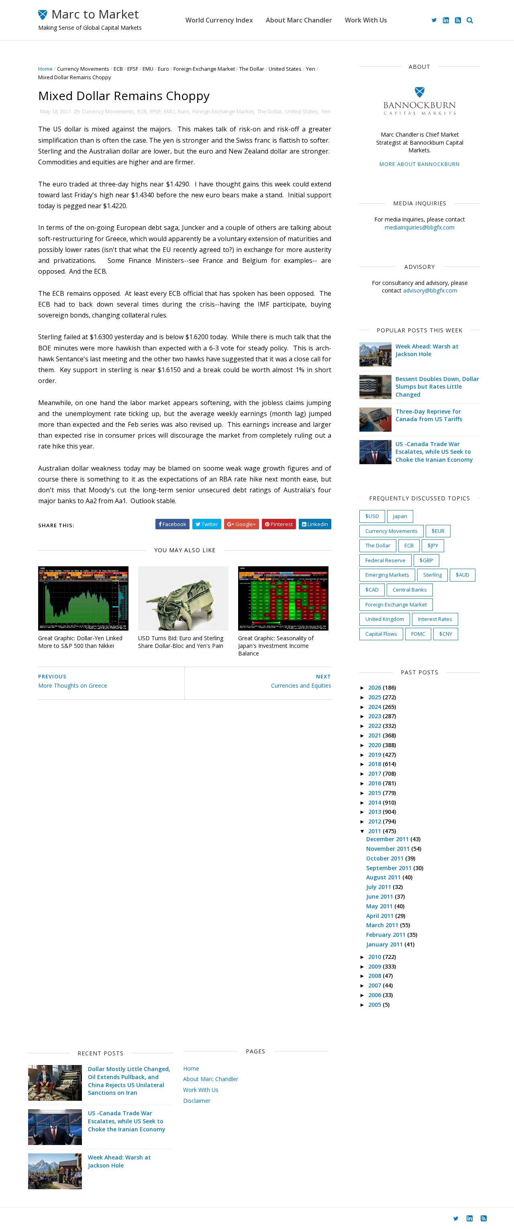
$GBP (426, 560)
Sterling (432, 574)
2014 (375, 802)
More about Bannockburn (419, 164)
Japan (400, 516)
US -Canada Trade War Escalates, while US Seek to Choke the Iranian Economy (434, 451)
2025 (375, 697)
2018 (375, 764)
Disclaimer (196, 1100)
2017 (375, 773)
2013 (375, 811)
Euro (163, 68)
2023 (375, 716)
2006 (375, 995)
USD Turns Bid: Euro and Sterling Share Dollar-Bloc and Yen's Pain (180, 641)
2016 (375, 783)
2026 (375, 687)
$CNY (445, 633)
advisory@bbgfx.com (430, 290)
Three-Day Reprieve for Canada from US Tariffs (429, 415)
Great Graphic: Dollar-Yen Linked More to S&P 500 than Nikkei (80, 641)
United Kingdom (384, 619)
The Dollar (251, 68)
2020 (375, 745)
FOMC (418, 633)
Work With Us (366, 20)
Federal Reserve (385, 560)
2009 (375, 966)
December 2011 (388, 839)
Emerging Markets (387, 574)
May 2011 (380, 906)
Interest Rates (435, 619)
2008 (375, 975)
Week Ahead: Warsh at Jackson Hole (427, 350)
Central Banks (410, 589)
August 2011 (384, 877)
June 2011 (380, 896)
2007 (375, 985)
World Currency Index (219, 20)
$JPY (433, 545)
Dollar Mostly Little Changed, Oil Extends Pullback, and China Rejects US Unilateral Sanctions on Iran (129, 1080)
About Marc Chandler (299, 20)
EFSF (132, 68)
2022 (375, 725)
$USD (372, 516)
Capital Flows (381, 633)
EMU (148, 68)
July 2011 (379, 887)
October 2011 (385, 858)
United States (285, 68)
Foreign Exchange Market (204, 68)
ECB (118, 68)
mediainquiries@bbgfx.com (420, 227)
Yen (310, 68)
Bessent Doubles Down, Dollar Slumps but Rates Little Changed (437, 386)
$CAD (372, 589)
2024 (375, 707)
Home (45, 68)
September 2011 (389, 868)
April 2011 (380, 916)
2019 (375, 754)
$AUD (462, 574)
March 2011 (383, 925)
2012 (375, 821)
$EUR (438, 531)
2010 (375, 957)
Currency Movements (83, 68)
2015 (375, 793)
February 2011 (386, 934)
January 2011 (385, 944)
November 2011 (388, 848)
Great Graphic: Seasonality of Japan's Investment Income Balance (276, 645)
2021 (375, 735)
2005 (375, 1004)
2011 (375, 831)
